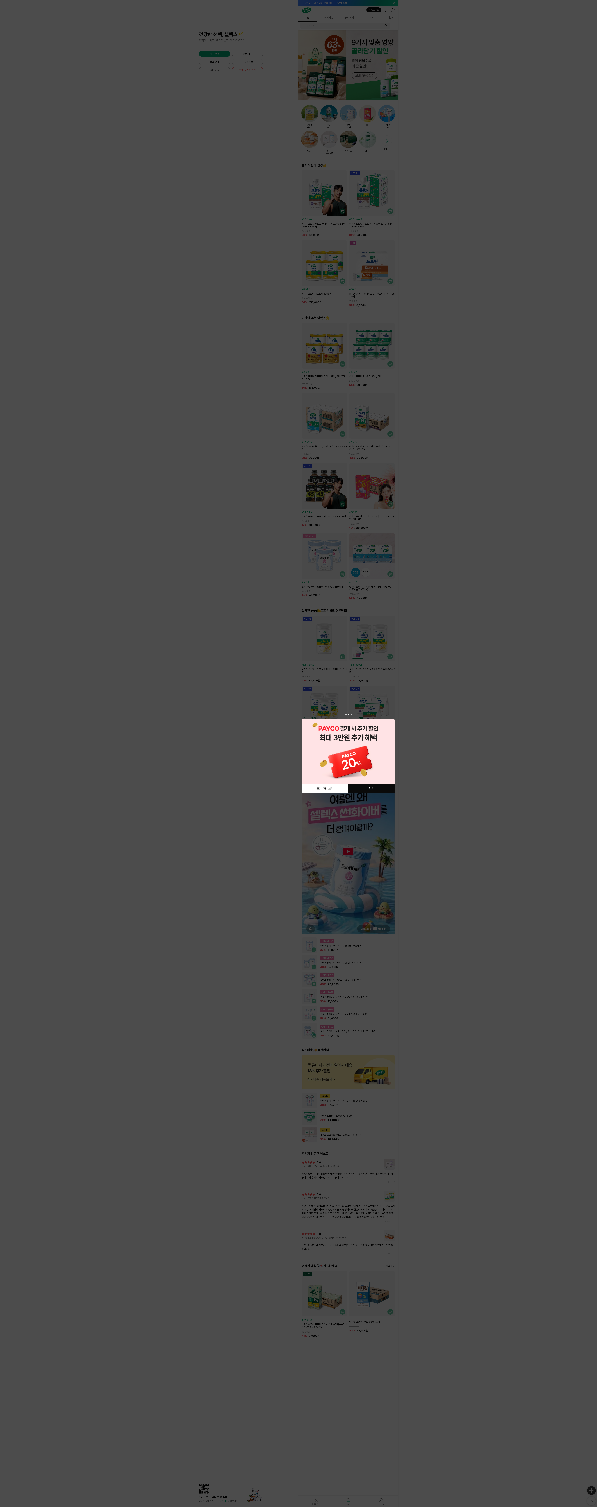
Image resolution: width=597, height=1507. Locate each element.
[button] (346, 714)
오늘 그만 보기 (325, 788)
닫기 (371, 788)
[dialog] (348, 753)
